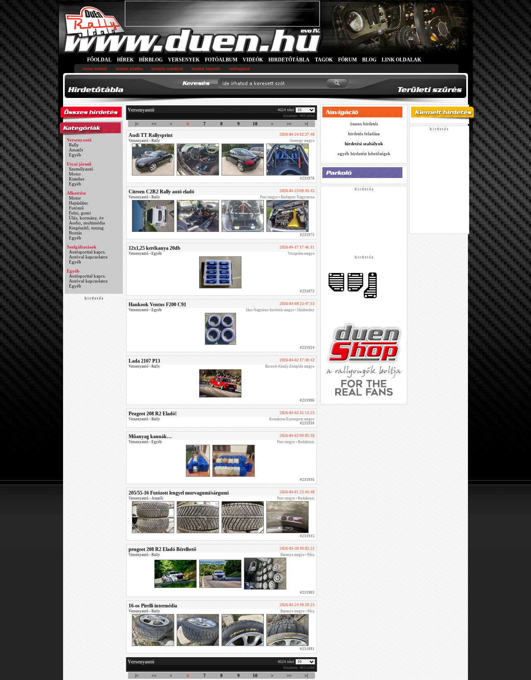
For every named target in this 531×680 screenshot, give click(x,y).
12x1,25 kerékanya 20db (154, 248)
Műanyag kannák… (150, 436)
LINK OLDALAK (401, 60)
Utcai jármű (79, 163)
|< (137, 123)
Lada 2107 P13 (144, 361)
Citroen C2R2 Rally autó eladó (161, 192)
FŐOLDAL (99, 60)
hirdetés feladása (129, 68)
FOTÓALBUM (221, 60)
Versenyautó (79, 139)
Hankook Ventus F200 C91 (157, 304)
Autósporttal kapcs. (87, 251)
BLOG (369, 60)
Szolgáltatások (81, 246)
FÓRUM (347, 60)
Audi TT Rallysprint (151, 135)
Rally (74, 144)
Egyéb (75, 154)
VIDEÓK (253, 60)
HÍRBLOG (151, 60)
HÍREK (125, 60)
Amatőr (76, 149)
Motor (75, 173)
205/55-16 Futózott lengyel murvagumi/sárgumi (179, 493)
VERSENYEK (184, 60)
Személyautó (81, 168)
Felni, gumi (80, 212)
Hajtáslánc (78, 202)
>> (289, 123)
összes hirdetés (95, 68)
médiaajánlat (239, 68)
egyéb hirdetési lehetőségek (364, 153)
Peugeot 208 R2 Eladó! (153, 414)
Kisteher (77, 178)
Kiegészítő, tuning (86, 227)
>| (306, 123)
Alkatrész (76, 192)
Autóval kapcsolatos (88, 256)
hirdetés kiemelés (206, 68)
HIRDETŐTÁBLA (288, 60)
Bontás (75, 232)
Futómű (76, 207)
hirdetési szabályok (167, 68)
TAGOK (324, 60)
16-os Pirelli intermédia (153, 606)
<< (153, 123)
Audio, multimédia (87, 222)
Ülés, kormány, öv (86, 217)
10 (255, 123)
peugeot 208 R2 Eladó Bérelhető (162, 549)
